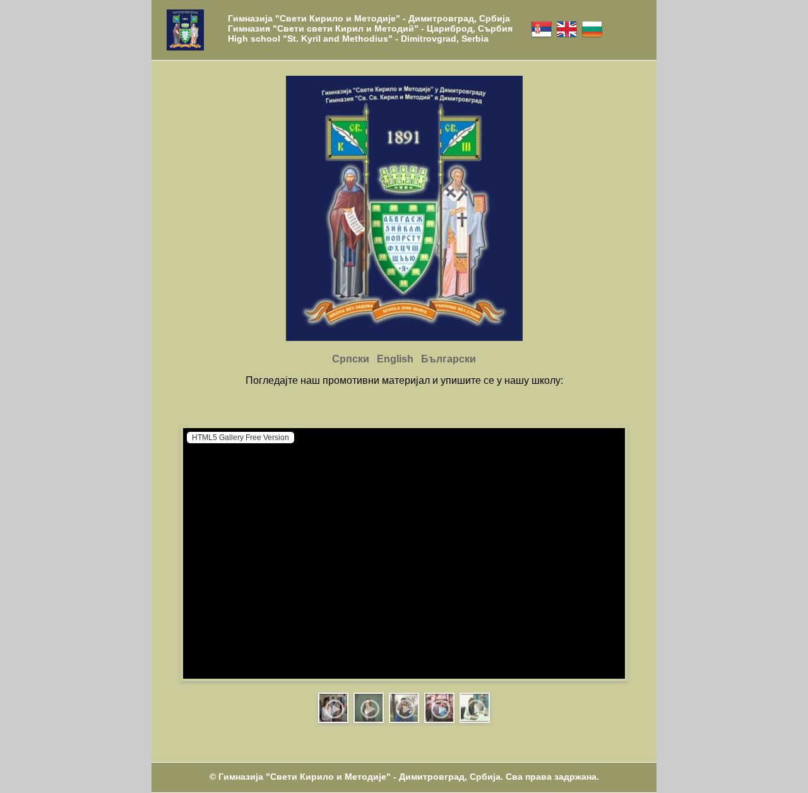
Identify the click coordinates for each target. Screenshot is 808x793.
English (395, 359)
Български (448, 359)
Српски (350, 359)
